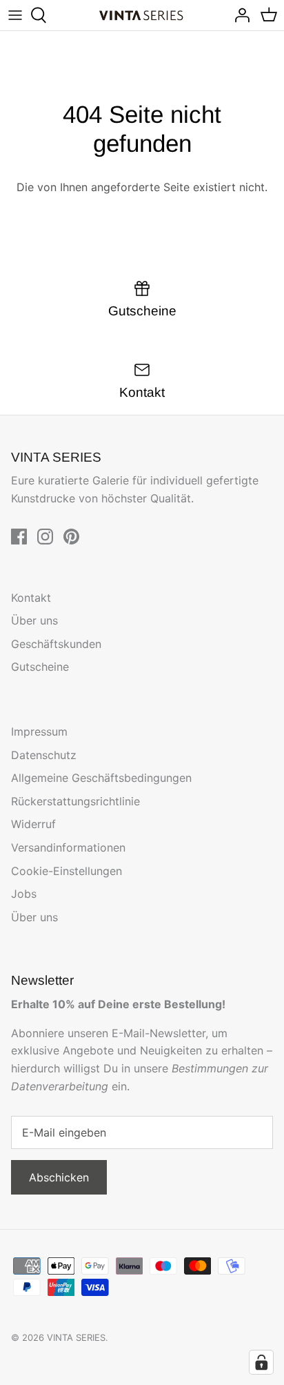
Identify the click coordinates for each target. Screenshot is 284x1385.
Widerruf (33, 824)
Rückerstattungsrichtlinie (75, 801)
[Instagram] (45, 536)
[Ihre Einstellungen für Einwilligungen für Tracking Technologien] (261, 1362)
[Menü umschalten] (15, 15)
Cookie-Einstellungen (66, 871)
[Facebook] (19, 536)
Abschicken (59, 1177)
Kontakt (31, 598)
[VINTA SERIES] (142, 15)
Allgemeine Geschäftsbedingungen (101, 778)
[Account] (238, 15)
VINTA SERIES (76, 1337)
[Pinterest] (71, 536)
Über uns (34, 620)
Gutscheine (40, 667)
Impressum (39, 731)
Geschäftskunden (56, 644)
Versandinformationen (68, 847)
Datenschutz (44, 755)
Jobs (24, 894)
